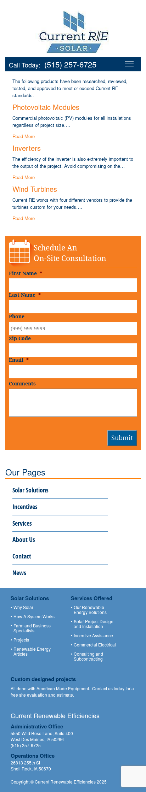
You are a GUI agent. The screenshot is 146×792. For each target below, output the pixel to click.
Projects (21, 639)
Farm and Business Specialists (32, 628)
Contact (21, 556)
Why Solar (23, 607)
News (19, 572)
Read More (23, 136)
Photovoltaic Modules (45, 107)
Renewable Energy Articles (32, 651)
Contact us (102, 688)
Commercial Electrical (95, 644)
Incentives (25, 506)
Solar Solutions (30, 490)
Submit (122, 437)
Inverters (26, 148)
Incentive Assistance (93, 635)
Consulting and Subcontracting (88, 656)
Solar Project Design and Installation (93, 624)
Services (22, 523)
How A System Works (34, 616)
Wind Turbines (34, 189)
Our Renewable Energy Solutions (90, 610)
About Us (23, 539)
